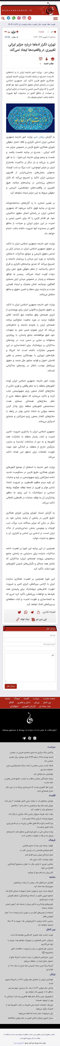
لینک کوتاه (24, 619)
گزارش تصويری (28, 706)
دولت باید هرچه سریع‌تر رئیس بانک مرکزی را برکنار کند (30, 814)
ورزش (36, 702)
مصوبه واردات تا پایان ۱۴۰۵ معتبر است (37, 818)
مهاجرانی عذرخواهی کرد (43, 774)
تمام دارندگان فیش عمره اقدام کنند (39, 855)
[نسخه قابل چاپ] (53, 59)
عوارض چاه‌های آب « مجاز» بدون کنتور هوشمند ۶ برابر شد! (29, 801)
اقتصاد (26, 699)
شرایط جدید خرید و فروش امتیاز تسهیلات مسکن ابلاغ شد (29, 891)
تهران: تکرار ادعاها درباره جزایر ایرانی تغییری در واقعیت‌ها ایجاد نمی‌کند (31, 47)
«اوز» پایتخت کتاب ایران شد (41, 859)
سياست (41, 31)
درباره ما (30, 730)
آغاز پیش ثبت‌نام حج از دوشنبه (40, 872)
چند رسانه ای (44, 706)
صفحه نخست (49, 699)
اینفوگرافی (14, 706)
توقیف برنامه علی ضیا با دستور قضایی (38, 845)
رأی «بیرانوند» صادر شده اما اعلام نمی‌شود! (35, 1013)
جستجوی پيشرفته (9, 730)
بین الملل (47, 702)
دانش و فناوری (23, 702)
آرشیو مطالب (51, 730)
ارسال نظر (11, 686)
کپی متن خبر (41, 619)
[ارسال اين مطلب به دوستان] (41, 59)
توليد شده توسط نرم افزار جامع (29, 1043)
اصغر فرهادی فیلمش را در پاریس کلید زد (36, 850)
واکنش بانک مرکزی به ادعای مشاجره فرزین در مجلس (31, 752)
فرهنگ (17, 699)
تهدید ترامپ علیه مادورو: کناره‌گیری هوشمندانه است (31, 935)
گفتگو (11, 702)
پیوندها (21, 730)
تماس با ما (40, 730)
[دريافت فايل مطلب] (46, 59)
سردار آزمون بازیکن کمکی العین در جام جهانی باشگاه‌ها (30, 1018)
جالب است (48, 64)
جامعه (7, 699)
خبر (52, 31)
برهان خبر (39, 137)
